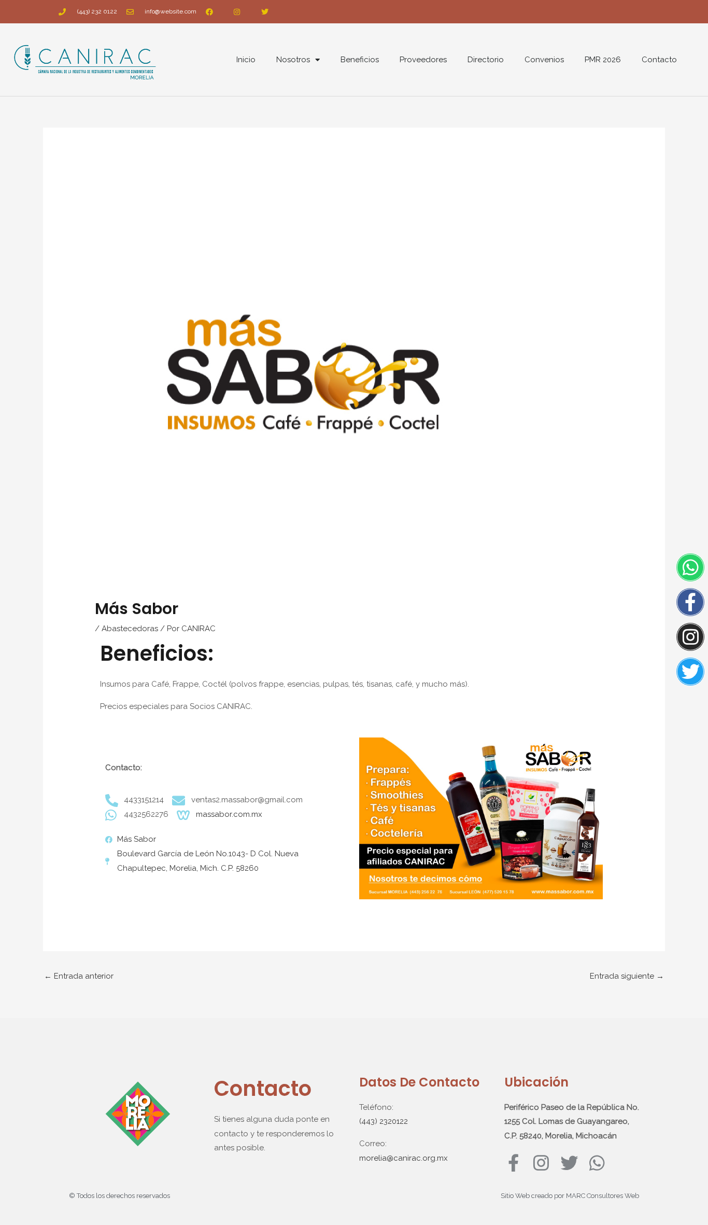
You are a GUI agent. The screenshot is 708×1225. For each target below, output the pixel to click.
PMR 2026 (603, 59)
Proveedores (423, 59)
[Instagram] (690, 636)
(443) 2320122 (383, 1121)
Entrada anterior (79, 976)
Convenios (544, 59)
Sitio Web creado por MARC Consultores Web (570, 1196)
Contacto (659, 59)
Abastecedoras (130, 628)
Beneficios (360, 59)
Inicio (246, 59)
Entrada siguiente (627, 976)
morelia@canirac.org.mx (403, 1158)
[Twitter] (690, 671)
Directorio (486, 59)
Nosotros (293, 59)
